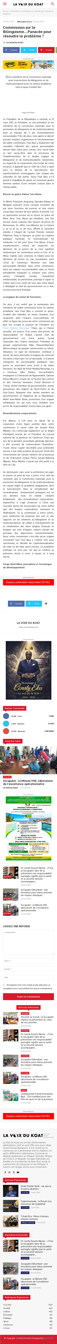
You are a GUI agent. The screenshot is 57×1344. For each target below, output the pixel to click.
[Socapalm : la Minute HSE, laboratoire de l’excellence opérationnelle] (28, 760)
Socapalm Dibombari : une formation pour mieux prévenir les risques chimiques (36, 892)
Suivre (51, 724)
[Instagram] (9, 1172)
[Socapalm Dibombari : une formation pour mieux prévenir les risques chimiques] (10, 894)
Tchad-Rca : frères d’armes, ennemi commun (35, 1217)
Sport (24, 1090)
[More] (46, 604)
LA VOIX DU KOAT (15, 42)
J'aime (51, 716)
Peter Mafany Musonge (16, 328)
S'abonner (49, 731)
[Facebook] (5, 1172)
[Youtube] (18, 1172)
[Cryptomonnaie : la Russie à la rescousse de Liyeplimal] (10, 1206)
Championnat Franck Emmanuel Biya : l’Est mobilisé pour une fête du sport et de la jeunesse (37, 1096)
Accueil (5, 11)
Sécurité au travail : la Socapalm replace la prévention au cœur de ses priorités (37, 1019)
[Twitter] (14, 1172)
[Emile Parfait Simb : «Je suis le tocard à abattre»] (10, 1191)
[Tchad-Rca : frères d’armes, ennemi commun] (10, 1221)
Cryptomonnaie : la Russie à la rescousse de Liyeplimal (36, 1202)
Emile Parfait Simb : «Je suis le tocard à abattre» (36, 1187)
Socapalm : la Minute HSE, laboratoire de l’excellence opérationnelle (28, 782)
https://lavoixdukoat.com (28, 627)
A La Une (7, 777)
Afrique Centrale (28, 1222)
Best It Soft (48, 1338)
